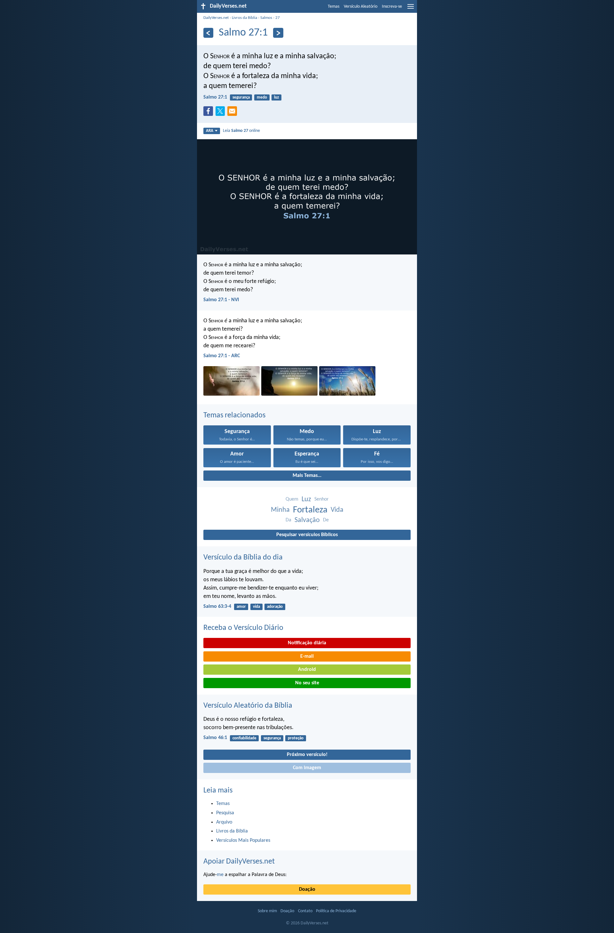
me (220, 874)
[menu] (410, 9)
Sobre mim (267, 911)
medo (262, 97)
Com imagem (307, 767)
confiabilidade (244, 738)
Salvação (307, 520)
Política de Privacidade (336, 911)
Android (307, 669)
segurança (241, 97)
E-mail (307, 656)
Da (288, 520)
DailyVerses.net (216, 18)
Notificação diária (307, 643)
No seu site (307, 683)
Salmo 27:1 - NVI (221, 299)
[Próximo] (278, 33)
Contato (305, 911)
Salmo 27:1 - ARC (221, 355)
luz (276, 97)
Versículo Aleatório (360, 6)
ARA (209, 131)
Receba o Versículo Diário (243, 628)
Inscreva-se (392, 6)
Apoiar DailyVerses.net (239, 861)
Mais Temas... (307, 475)
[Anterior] (208, 33)
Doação (307, 889)
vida (256, 607)
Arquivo (224, 822)
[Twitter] (222, 113)
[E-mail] (233, 113)
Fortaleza (310, 510)
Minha (280, 510)
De (326, 520)
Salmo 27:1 (215, 97)
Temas (333, 6)
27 (277, 18)
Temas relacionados (234, 415)
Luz (306, 499)
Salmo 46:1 (215, 737)
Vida (337, 510)
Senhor (321, 499)
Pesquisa (225, 813)
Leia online (241, 130)
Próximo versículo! (307, 754)
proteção (295, 738)
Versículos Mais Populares (243, 840)
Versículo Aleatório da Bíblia (247, 706)
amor (241, 607)
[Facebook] (209, 113)
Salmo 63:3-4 (217, 606)
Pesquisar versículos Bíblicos (307, 534)
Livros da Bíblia (244, 18)
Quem (292, 499)
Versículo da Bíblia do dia (243, 557)
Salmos (266, 18)
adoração (275, 607)
